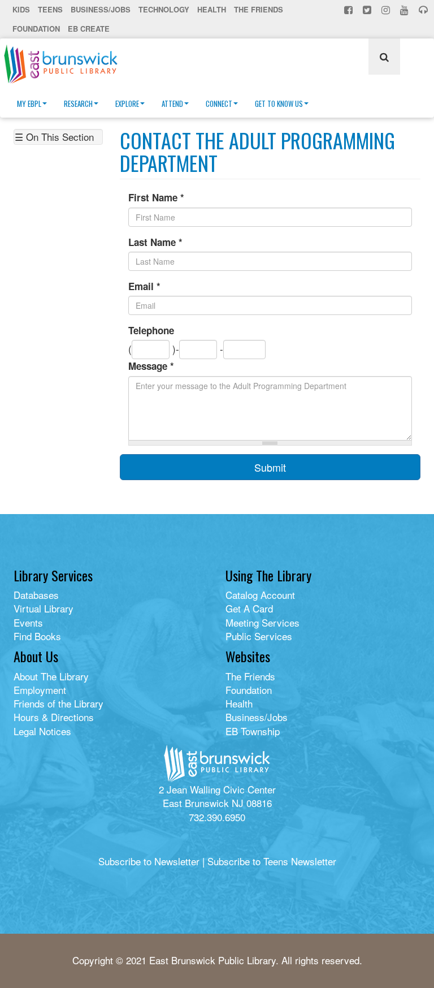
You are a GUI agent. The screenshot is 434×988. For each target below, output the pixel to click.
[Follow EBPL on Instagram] (386, 9)
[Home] (65, 64)
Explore (127, 103)
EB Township (252, 731)
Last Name (155, 242)
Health (211, 9)
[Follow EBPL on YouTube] (405, 9)
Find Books (37, 636)
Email (144, 286)
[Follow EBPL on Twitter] (368, 9)
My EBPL (29, 103)
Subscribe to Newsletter (148, 861)
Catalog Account (260, 595)
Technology (163, 9)
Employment (40, 690)
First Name (156, 197)
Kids (21, 9)
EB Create (89, 28)
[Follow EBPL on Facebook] (349, 9)
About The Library (51, 676)
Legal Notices (42, 731)
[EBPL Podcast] (424, 9)
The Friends (258, 9)
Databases (36, 595)
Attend (172, 103)
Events (28, 622)
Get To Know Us (279, 103)
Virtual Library (43, 608)
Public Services (258, 636)
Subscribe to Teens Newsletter (271, 861)
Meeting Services (262, 622)
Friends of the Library (58, 703)
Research (78, 103)
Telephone (151, 330)
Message (151, 366)
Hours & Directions (54, 717)
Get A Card (249, 608)
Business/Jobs (101, 9)
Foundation (36, 28)
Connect (219, 103)
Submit (270, 467)
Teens (50, 9)
